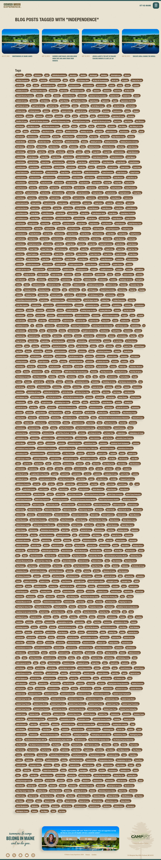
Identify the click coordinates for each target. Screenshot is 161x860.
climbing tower (30, 295)
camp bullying (59, 167)
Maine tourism (76, 525)
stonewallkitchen (53, 689)
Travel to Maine (21, 765)
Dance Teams (52, 331)
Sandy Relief (31, 637)
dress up (35, 346)
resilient (38, 622)
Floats (81, 377)
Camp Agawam (32, 157)
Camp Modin (60, 213)
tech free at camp (77, 729)
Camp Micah (34, 213)
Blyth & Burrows (111, 132)
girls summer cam (21, 397)
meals (106, 535)
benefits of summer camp (81, 121)
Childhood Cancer (79, 285)
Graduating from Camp (62, 402)
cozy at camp (20, 321)
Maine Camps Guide (69, 510)
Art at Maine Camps (98, 106)
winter (60, 801)
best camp (117, 121)
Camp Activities (119, 152)
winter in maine (97, 801)
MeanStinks (128, 535)
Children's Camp (111, 285)
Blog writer (99, 132)
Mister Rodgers (104, 545)
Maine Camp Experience (12, 5)
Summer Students (90, 714)
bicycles (82, 126)
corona (30, 315)
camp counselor (35, 178)
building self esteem (72, 142)
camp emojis (33, 183)
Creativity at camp (22, 326)
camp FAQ (108, 183)
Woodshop (45, 806)
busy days (121, 147)
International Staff (21, 453)
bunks (83, 147)
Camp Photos (82, 224)
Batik (67, 116)
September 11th (33, 653)
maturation (135, 530)
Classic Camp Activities (108, 290)
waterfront (53, 786)
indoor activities (95, 438)
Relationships (112, 617)
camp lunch (46, 208)
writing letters (118, 806)
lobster (60, 484)
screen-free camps (73, 643)
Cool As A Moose (129, 310)
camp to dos (109, 249)
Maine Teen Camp (63, 525)
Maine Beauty (124, 489)
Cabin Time (41, 152)
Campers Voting (68, 269)
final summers (56, 372)
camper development (33, 264)
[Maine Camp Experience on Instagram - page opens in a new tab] (33, 855)
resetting (139, 617)
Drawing (18, 346)
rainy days (116, 612)
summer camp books (67, 694)
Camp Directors (118, 178)
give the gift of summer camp (73, 397)
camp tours (19, 254)
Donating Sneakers (58, 341)
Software (106, 668)
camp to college (96, 249)
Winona (38, 801)
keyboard (79, 464)
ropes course (50, 632)
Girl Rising (96, 392)
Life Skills (113, 479)
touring (18, 755)
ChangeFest (139, 280)
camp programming (113, 229)
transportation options (106, 760)
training (64, 760)
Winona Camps (49, 801)
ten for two (120, 729)
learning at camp (21, 479)
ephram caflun (112, 356)
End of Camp (48, 356)
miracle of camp (57, 545)
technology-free (108, 729)
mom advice (125, 545)
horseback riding (34, 428)
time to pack (20, 750)
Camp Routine (20, 239)
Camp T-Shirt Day (46, 249)
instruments (103, 443)
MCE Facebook (84, 535)
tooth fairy (99, 750)
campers (129, 264)
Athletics (46, 111)
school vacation (129, 637)
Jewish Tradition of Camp (89, 459)
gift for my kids (67, 392)
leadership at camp (111, 474)
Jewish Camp (132, 453)
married (74, 530)
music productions (36, 556)
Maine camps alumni (35, 510)
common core (48, 305)
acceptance (62, 86)
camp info (67, 198)
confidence (19, 310)
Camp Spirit (59, 244)
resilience (19, 622)
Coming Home (36, 305)
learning (135, 474)
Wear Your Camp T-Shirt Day (24, 791)
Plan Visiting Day (73, 597)
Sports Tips (73, 678)
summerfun (126, 714)
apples (115, 101)
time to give (134, 745)
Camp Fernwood (21, 188)
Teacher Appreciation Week (86, 724)
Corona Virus (40, 315)
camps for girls (43, 275)
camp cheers (65, 172)
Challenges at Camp (126, 280)
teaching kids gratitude (120, 724)
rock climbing (134, 627)
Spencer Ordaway (103, 673)
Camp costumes (21, 178)
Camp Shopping (71, 239)
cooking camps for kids (88, 310)
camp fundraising (31, 193)
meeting (36, 540)
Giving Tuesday (135, 397)
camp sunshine (21, 249)
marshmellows (99, 530)
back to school (94, 111)
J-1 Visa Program (68, 453)
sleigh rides (95, 663)
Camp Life (110, 203)
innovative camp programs (125, 438)
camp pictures (94, 224)
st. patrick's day (119, 678)
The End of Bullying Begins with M (35, 740)
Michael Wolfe (36, 545)
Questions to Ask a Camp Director (127, 607)
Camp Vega (19, 259)
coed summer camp (58, 300)
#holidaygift (93, 75)
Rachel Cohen (44, 612)
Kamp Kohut (38, 464)
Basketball (59, 116)
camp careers (113, 167)
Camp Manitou (80, 208)
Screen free (49, 643)
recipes (64, 617)
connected (40, 310)
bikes (18, 132)
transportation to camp (124, 760)
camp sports (70, 244)
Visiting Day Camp (84, 775)
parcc (124, 586)
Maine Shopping (81, 520)
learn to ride (125, 474)
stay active (90, 683)
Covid (132, 315)
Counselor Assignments (65, 315)
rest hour (97, 622)
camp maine (68, 208)
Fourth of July (39, 382)
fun (140, 382)
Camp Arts (71, 162)
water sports (31, 786)
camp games (45, 193)
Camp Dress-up (131, 178)
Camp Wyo (94, 259)
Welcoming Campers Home (107, 791)
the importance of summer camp (99, 740)
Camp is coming (78, 198)
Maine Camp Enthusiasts (23, 499)
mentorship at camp (89, 540)
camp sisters (96, 239)
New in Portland (45, 566)
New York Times (97, 566)
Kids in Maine (122, 464)
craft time (42, 321)
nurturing (87, 571)
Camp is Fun (91, 198)
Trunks (131, 765)
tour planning (137, 750)
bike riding (122, 126)
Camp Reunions (98, 234)
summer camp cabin (84, 694)
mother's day (20, 551)
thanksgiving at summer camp (100, 735)
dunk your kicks (82, 346)
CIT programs (93, 290)
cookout (117, 310)
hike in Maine (84, 418)
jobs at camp (123, 459)
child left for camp (54, 285)
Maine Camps (20, 510)
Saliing (122, 632)
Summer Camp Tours (110, 709)
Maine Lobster (122, 515)
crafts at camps (54, 321)
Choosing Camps (44, 290)
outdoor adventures (30, 581)
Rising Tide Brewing (92, 627)
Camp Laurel (128, 198)
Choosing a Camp (29, 290)
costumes (51, 315)
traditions (39, 760)
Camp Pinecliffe (107, 224)
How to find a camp (66, 428)
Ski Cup (86, 658)
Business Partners (94, 147)
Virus (25, 775)
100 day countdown (22, 80)
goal (30, 402)
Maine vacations (113, 525)
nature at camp (83, 561)
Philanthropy (128, 591)
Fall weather (42, 367)
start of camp (55, 683)
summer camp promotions (130, 704)
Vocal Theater (50, 781)
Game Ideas (77, 387)
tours (124, 755)
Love (102, 484)
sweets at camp (129, 719)
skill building (109, 658)
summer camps (21, 714)
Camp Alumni (56, 157)
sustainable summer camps (102, 719)
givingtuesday (20, 402)
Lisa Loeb (36, 484)
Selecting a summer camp (104, 648)
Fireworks (94, 372)
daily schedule (20, 331)
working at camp (80, 806)
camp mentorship (21, 213)
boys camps (104, 137)
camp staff (92, 244)
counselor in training (82, 315)
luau (137, 484)
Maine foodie (111, 510)
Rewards (52, 627)
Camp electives (20, 183)
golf (36, 402)
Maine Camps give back (52, 510)
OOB (120, 576)
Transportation (90, 760)
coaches (120, 295)
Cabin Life (31, 152)
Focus (102, 377)
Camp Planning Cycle (135, 224)
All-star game (129, 91)
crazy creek (105, 321)
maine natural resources (38, 520)
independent (34, 438)
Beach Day (84, 116)
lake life (99, 469)
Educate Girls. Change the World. (144, 56)
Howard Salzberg (119, 428)
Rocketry (19, 632)
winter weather (125, 801)
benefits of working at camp (101, 121)
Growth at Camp (21, 407)
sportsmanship (85, 678)
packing (28, 586)
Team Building (20, 729)
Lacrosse (68, 469)
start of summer (68, 683)
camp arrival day (58, 162)
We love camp (129, 786)
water (140, 781)
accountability (101, 86)
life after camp (102, 479)
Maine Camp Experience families (109, 499)
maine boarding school (23, 494)
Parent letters (134, 586)
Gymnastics (51, 407)
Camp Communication (91, 172)
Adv (88, 91)
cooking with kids (105, 310)
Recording (73, 617)
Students (74, 689)
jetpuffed (113, 453)
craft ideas (32, 321)
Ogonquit (37, 576)
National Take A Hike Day (43, 561)
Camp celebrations (22, 172)
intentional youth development (120, 443)
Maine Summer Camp (129, 520)
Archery (75, 106)
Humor (130, 428)
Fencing (26, 372)
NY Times (97, 571)
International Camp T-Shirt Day (87, 448)
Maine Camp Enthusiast (133, 494)
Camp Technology (61, 249)
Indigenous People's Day (65, 438)
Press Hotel (82, 607)
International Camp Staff (67, 448)
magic (53, 489)
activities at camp (21, 91)
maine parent (53, 520)
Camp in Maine (55, 198)
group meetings (107, 402)
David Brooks (105, 331)
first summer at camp (23, 377)
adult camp (63, 91)
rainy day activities (90, 612)
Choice (18, 290)
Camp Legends (62, 203)
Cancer (78, 275)
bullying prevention (111, 142)
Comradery (128, 305)
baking (128, 111)
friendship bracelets (82, 382)
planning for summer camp (90, 597)
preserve (72, 607)
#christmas (38, 75)
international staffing (37, 453)
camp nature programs (127, 213)
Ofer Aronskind (123, 571)
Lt (131, 484)
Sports (124, 673)
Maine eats (99, 510)
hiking (94, 418)
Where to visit (33, 796)
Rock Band (123, 627)
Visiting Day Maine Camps (102, 775)
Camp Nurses (92, 218)
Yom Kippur (44, 811)
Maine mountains (21, 520)
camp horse (32, 198)
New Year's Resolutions (81, 566)
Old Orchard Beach (72, 576)
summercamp (115, 714)
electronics (82, 351)
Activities (136, 86)
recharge (47, 617)
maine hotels (20, 515)
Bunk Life (30, 147)
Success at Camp (86, 689)
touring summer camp (79, 755)
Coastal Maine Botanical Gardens (26, 300)
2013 (72, 80)
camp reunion (85, 234)
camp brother (34, 167)
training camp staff (76, 760)
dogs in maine (33, 341)
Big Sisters (112, 126)
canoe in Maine (128, 275)
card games (41, 280)
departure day (20, 336)
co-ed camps (81, 295)
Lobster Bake (70, 484)
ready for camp (35, 617)
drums (71, 346)
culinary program (63, 326)
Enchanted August (21, 356)
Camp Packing (130, 218)
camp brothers (46, 167)
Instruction (61, 443)
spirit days (115, 673)
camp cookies (134, 172)
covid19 (140, 315)
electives (72, 351)
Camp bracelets (21, 167)
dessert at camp (34, 336)
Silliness (122, 653)
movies (141, 551)
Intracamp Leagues (53, 453)
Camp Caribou (125, 167)
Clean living (122, 290)
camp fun (19, 193)
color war (132, 300)
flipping (61, 377)
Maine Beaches (111, 489)
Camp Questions (21, 234)
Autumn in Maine (67, 111)
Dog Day (133, 336)
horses (45, 428)
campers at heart (39, 269)
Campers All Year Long (23, 269)
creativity (136, 321)
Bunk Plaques (41, 147)
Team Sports (46, 729)
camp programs (127, 229)
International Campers (107, 448)
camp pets (56, 224)
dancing (62, 331)
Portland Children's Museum (52, 602)
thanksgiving (66, 735)
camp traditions (32, 254)
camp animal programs (100, 157)
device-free (46, 336)
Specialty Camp (75, 673)
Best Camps (128, 121)
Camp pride (86, 229)
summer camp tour (94, 709)
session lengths (64, 653)
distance (111, 336)
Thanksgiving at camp (80, 735)
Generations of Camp (33, 392)
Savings (51, 637)
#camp (28, 75)
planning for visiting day (109, 597)
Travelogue (48, 765)
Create (115, 321)
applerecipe (105, 101)
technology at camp (93, 729)
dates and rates (74, 331)
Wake (77, 781)
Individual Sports (81, 438)
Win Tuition (19, 801)
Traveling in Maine (35, 765)
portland (37, 602)
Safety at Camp (92, 632)
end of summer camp (75, 356)
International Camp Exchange (47, 448)
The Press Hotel (21, 745)
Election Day (38, 351)
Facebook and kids (102, 361)
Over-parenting (66, 581)
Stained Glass (43, 683)
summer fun (46, 714)
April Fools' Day (52, 106)
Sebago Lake (101, 643)
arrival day (84, 106)
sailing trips (112, 632)
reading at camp (21, 617)
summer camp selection (77, 709)
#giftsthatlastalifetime (59, 75)
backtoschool (117, 111)
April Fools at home (38, 106)
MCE (74, 535)
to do (55, 750)
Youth (53, 811)
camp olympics (117, 218)
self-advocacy (20, 653)
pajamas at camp (103, 586)
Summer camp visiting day (128, 709)
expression (89, 361)
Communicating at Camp (64, 305)
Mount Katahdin (67, 551)
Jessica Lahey (102, 453)
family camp (67, 367)
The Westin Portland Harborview (39, 745)
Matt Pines (111, 530)
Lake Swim (109, 469)
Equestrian (124, 356)
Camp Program (98, 229)
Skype (43, 663)
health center (78, 413)
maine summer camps (23, 525)
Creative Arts (125, 321)
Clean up (132, 290)
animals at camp (21, 101)
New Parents (57, 566)
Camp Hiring (137, 193)
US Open (93, 770)
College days (105, 300)
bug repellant (57, 142)
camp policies (49, 229)
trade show (133, 755)
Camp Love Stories (21, 208)
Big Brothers (101, 126)
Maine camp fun (38, 505)
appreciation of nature (128, 101)
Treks (64, 765)
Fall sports (31, 367)
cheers (27, 285)
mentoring (67, 540)
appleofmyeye (94, 101)
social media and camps (67, 668)
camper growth (60, 264)
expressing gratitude (76, 361)
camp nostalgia (79, 218)
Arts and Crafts (118, 106)
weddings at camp (80, 791)
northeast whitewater (56, 571)
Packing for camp (40, 586)
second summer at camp (23, 648)
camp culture (90, 178)
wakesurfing (110, 781)
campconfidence (132, 259)
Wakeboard (86, 781)
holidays (66, 423)
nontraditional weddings (38, 571)
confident (30, 310)
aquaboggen (65, 106)
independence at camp (136, 433)
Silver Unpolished (35, 658)
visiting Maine (132, 775)
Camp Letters (99, 203)
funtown (67, 387)
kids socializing (135, 464)
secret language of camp (43, 648)
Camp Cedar (137, 167)
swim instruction (21, 724)
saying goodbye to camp (89, 637)
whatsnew (133, 791)
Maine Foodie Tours (124, 510)
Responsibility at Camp (65, 622)
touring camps (29, 755)
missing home (92, 545)
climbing (19, 295)
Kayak (48, 464)
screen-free (60, 643)
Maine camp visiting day (101, 505)
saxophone (61, 637)
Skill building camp (123, 658)
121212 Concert (55, 80)
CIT (84, 290)
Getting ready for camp (51, 392)
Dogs (140, 336)
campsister (68, 275)
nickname (125, 566)
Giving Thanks (123, 397)
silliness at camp (134, 653)
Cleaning (142, 290)
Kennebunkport (68, 464)
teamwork (65, 729)
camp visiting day (32, 259)
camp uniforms (120, 254)
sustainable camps (84, 719)
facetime (115, 361)
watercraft (42, 786)
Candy (110, 275)
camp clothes (77, 172)
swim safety (44, 724)
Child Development (38, 285)
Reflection (101, 617)
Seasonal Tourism (88, 643)
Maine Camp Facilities (129, 499)
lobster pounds (82, 484)
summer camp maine (128, 699)
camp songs (48, 244)
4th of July (115, 80)
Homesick (133, 423)
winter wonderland (22, 806)
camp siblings (84, 239)
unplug (63, 770)
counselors (96, 315)
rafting (77, 612)
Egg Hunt (19, 351)
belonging (131, 116)
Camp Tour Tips (132, 249)
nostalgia (69, 571)
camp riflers (111, 234)
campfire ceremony (106, 269)
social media (52, 668)
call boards (60, 152)
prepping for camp (60, 607)
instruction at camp (75, 443)
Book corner (20, 137)
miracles (68, 545)
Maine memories (135, 515)
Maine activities (84, 489)
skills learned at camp (23, 663)
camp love (130, 203)
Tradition (19, 760)
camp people (45, 224)
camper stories (104, 264)
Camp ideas (43, 198)
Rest (89, 622)
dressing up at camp (59, 346)
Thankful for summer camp (49, 735)
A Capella (125, 80)
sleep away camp (54, 663)
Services (52, 653)
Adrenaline (53, 91)
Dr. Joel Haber (118, 341)
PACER (137, 581)
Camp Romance (135, 234)
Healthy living (115, 413)
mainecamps (33, 530)
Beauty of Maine (103, 116)
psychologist (109, 607)
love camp (111, 484)
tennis (139, 729)
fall (132, 361)
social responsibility (84, 668)
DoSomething (82, 341)
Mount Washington (81, 551)
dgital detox (57, 336)
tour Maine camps (123, 750)
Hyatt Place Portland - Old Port (66, 433)
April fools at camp (22, 106)
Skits (35, 663)
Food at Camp (112, 377)
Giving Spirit (111, 397)
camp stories (120, 244)
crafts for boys (67, 321)
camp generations (83, 193)
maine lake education (61, 515)
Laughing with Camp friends (39, 474)
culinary (39, 326)
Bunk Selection (54, 147)
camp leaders (36, 203)
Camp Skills (107, 239)
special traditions (52, 673)
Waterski (62, 786)
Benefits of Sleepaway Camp (60, 121)
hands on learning (122, 407)
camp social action (34, 244)
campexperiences (82, 269)
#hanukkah (73, 75)
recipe (56, 617)
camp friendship (116, 188)
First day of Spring (135, 372)
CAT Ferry (77, 280)
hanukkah (29, 413)
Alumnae (39, 96)
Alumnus (56, 96)
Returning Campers (22, 627)
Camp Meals (119, 208)
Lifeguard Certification (127, 479)
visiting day (71, 775)
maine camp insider (68, 505)
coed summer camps (74, 300)
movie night (118, 551)
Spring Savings (106, 678)
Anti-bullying (45, 101)
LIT (44, 484)
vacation (102, 770)
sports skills (62, 678)
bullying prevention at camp (129, 142)
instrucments (50, 443)
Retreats (133, 622)
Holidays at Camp (78, 423)
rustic (73, 632)
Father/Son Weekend (136, 367)
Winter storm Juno (111, 801)
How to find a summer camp (85, 428)
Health (68, 413)
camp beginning (108, 162)
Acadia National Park (48, 86)
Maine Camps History (85, 510)
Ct (32, 326)
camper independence (75, 264)
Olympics (98, 576)
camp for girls (79, 188)
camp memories (131, 208)
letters (91, 479)
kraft (42, 469)
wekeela (92, 791)
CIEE (64, 290)
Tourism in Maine (113, 755)
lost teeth (94, 484)
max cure (34, 535)
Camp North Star (48, 218)
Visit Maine (34, 775)
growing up (128, 402)
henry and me (44, 418)
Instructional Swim (90, 443)
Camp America (68, 157)
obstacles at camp (109, 571)
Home (99, 423)
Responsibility (49, 622)
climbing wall (43, 295)
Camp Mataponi (93, 208)
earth (101, 346)
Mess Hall (109, 540)
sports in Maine (35, 678)
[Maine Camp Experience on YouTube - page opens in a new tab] (27, 855)
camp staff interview (106, 244)
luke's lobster (43, 489)
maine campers (133, 505)
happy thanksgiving (56, 413)
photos (41, 597)
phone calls (139, 591)
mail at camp (63, 489)
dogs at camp (20, 341)
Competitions (117, 305)
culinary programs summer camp (102, 326)
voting (70, 781)
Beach (75, 116)
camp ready (47, 234)
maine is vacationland (44, 515)
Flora (88, 377)
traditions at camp (52, 760)
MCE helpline (97, 535)
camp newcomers (21, 218)
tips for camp (45, 750)
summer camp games (58, 699)
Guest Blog (33, 407)
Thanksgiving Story (135, 735)
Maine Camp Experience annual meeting (83, 499)
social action (40, 668)
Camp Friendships (130, 188)
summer (97, 689)
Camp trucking (81, 254)
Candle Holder (100, 275)
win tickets (139, 796)
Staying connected (137, 683)
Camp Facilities (71, 183)
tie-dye (124, 745)
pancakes (115, 586)
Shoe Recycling (77, 653)
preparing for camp (125, 602)
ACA (28, 86)
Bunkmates (73, 147)
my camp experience (79, 556)
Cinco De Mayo (74, 290)
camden (70, 152)
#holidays (104, 75)
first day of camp (121, 372)
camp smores (20, 244)
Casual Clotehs (66, 280)
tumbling (36, 770)
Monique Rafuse (138, 545)
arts (109, 106)
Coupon (124, 315)
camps (18, 275)
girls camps (117, 392)
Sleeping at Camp (83, 663)
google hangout (46, 402)
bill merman (35, 132)
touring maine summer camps (59, 755)
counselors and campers (110, 315)
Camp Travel (58, 254)
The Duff (18, 740)
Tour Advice (110, 750)
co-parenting (110, 295)
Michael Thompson (22, 545)
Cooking (60, 310)
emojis (92, 351)
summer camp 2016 (51, 694)
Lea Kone (87, 474)
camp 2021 (107, 152)
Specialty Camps (89, 673)
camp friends (103, 188)
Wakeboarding (98, 781)
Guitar (42, 407)
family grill (78, 367)
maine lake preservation (79, 515)
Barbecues (39, 116)
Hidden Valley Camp (70, 418)
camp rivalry (123, 234)
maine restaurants (67, 520)
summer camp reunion (23, 709)
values (136, 770)
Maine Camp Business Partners (94, 494)
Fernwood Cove (37, 372)
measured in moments (23, 540)
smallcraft (125, 663)
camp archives (33, 162)
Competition (105, 305)
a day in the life (137, 80)
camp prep (61, 229)
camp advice (20, 157)
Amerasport (82, 96)
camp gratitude (111, 193)
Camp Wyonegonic (106, 259)
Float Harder (71, 377)
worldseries (107, 806)
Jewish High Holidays (40, 459)
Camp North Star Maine (63, 218)
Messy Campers (121, 540)
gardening (109, 387)
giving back (99, 397)
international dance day (125, 448)
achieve (111, 86)
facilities (124, 361)
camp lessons (75, 203)
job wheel (112, 459)
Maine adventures (98, 489)
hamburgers (109, 407)
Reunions (43, 627)
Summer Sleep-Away (74, 714)
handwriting (135, 407)
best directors (140, 121)
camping (129, 269)
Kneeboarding (33, 469)
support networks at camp (36, 719)
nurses (78, 571)
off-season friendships (23, 576)
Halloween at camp (96, 407)
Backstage (106, 111)
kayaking (57, 464)
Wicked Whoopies (99, 796)
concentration (139, 305)
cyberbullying (135, 326)
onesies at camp (110, 576)
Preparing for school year (24, 607)
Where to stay (20, 796)
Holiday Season (40, 423)
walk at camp (122, 781)
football (18, 382)
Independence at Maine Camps (22, 56)
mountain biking (96, 551)
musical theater (50, 556)
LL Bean (51, 484)
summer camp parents (96, 704)
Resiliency (29, 622)
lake (91, 469)
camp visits (45, 259)
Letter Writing (81, 479)
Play (122, 597)
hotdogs (53, 428)
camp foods (54, 188)
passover (80, 591)
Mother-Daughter (33, 551)
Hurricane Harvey (21, 433)
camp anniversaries (117, 157)
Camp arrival (45, 162)
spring (96, 678)
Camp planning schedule (23, 229)
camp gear (70, 193)
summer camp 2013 (35, 694)
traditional (29, 760)
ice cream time (108, 433)
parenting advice (46, 591)
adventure (97, 91)
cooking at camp (72, 310)
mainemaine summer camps (49, 530)
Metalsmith (133, 540)
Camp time (73, 249)
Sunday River (20, 719)
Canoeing (139, 275)
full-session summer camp (127, 382)
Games (87, 387)
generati (126, 387)
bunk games (20, 147)
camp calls (101, 167)
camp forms (91, 188)
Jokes (18, 464)
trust (138, 765)
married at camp (86, 530)
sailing (103, 632)
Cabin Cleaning (132, 147)
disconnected (101, 336)
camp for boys (66, 188)
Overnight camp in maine (96, 581)
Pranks (90, 602)
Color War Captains (22, 305)
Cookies (94, 854)
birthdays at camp (86, 132)
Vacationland (113, 770)
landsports (127, 469)
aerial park (117, 91)
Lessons (33, 479)
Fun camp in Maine (43, 387)
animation (34, 101)
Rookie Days (38, 632)
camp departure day (104, 178)
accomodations (88, 86)
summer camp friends (41, 699)
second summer (127, 643)
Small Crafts (114, 663)
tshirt (18, 770)
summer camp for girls (23, 699)
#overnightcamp (116, 75)
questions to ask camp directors (26, 612)
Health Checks (90, 413)
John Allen (134, 459)
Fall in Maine (20, 367)
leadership (97, 474)
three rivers (106, 745)
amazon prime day (69, 96)
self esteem (119, 648)
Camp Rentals (59, 234)
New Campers (20, 566)
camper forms (47, 264)
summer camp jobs (112, 699)
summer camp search (59, 709)
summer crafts (34, 714)
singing (71, 658)
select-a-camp (71, 648)
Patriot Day (90, 591)
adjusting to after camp (38, 91)
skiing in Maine (96, 658)
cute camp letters (121, 326)
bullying (84, 142)
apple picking (64, 101)
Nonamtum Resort (21, 571)
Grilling (85, 402)
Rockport (28, 632)
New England (32, 566)
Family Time (89, 367)
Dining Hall (68, 336)
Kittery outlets (20, 469)
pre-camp (99, 602)
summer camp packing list (77, 704)
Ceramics (113, 280)
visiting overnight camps (23, 781)
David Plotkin (116, 331)
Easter (118, 346)
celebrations (102, 280)
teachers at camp (103, 724)
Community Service (92, 305)
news (107, 566)
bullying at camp (96, 142)
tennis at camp (21, 735)
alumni (48, 96)
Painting (91, 586)
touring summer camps (97, 755)
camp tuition (108, 254)
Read (131, 612)
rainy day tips (104, 612)
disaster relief (89, 336)
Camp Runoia (33, 239)
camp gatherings (58, 193)
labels (50, 469)
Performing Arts (116, 591)
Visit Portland (60, 775)
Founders (28, 382)
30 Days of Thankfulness (100, 80)
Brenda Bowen (20, 142)
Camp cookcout (121, 172)
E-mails (93, 346)
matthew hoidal (123, 530)
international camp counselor (25, 448)
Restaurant (107, 622)
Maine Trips (100, 525)
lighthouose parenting (23, 484)
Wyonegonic (130, 806)
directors (78, 336)
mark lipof (65, 530)
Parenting (34, 591)
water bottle (20, 786)
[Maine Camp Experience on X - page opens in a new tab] (14, 855)
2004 (65, 80)
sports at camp (135, 673)
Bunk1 (64, 147)
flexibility (52, 377)
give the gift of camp (53, 397)
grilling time (95, 402)
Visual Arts (38, 781)
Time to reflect (32, 750)
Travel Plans (138, 760)
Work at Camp (67, 806)
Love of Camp (122, 484)
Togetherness (88, 750)
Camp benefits (121, 162)
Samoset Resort (133, 632)
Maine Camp (60, 494)
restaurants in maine (121, 622)
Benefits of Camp (21, 121)
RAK (124, 612)
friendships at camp (109, 382)
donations (71, 341)
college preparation (119, 300)
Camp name (84, 213)
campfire (94, 269)
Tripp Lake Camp (88, 765)
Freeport (59, 382)
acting (120, 86)
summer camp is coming (94, 699)
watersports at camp (114, 786)
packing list (53, 586)
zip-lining (62, 811)
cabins (51, 152)
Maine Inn (31, 515)
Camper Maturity (91, 264)
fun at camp (20, 387)
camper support (118, 264)
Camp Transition (46, 254)
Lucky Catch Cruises (29, 489)
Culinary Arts (50, 326)
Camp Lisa (120, 203)
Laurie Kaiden (77, 474)
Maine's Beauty (21, 530)
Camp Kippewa (115, 198)
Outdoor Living (44, 581)
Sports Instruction (49, 678)
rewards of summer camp (67, 627)
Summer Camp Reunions (41, 709)
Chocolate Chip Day (136, 285)
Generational (137, 387)
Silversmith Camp (49, 658)
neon (107, 561)
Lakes (118, 469)
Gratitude (76, 402)
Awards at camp (81, 111)
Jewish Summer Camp (70, 459)
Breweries (32, 142)
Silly (17, 658)
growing (118, 402)
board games (124, 132)
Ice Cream (82, 433)
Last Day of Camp (21, 474)
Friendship (69, 382)
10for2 (34, 80)
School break (116, 637)
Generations (19, 392)
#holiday (83, 75)
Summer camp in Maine (76, 699)
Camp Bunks (71, 167)
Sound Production (125, 668)
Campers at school (53, 269)
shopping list (90, 653)
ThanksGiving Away (120, 735)
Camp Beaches (94, 162)
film (47, 372)
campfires (119, 269)
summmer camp (139, 714)
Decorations (128, 331)
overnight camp (80, 581)
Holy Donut (90, 423)
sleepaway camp (68, 663)
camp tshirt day (95, 254)
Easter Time (127, 346)
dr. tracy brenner (131, 341)
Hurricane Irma (34, 433)
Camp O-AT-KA (104, 218)
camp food (43, 188)
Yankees (34, 811)
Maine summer (114, 520)
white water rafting (47, 796)
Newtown (115, 566)
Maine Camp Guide (52, 505)
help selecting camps (129, 413)
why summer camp (84, 796)
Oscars (18, 581)
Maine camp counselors (115, 494)
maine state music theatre (98, 520)
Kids (87, 464)
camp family (97, 183)
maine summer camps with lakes (44, 525)
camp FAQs (118, 183)
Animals (136, 96)
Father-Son (123, 367)
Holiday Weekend (54, 423)
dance (42, 331)
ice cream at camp (94, 433)
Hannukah (19, 413)
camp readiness (35, 234)
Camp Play (38, 229)
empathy (117, 351)
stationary (80, 683)
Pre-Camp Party (110, 602)
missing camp (79, 545)
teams (56, 729)
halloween (83, 407)
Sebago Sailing (113, 643)
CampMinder (139, 269)
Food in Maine (124, 377)
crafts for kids (93, 321)
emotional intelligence (104, 351)
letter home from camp (66, 479)
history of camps (138, 418)
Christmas (56, 290)
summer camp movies (40, 704)
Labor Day (59, 469)
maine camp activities (74, 494)
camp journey (103, 198)
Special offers (38, 673)
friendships (95, 382)
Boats (134, 132)
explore (54, 361)
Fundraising (56, 387)
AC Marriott (19, 86)
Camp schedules (57, 239)
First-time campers (39, 377)
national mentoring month (24, 561)
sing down (62, 658)
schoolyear (30, 643)
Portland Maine (69, 602)
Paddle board (81, 586)
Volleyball (61, 781)
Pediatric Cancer (102, 591)
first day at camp (106, 372)
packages (19, 586)
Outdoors (55, 581)
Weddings (68, 791)
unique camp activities (50, 770)
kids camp (96, 464)
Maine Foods (138, 510)
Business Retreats (108, 147)
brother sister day (44, 142)
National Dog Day (136, 556)
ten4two (130, 729)
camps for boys (29, 275)
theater (66, 745)
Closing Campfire (56, 295)
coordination (20, 315)
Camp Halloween (125, 193)
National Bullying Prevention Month (116, 556)
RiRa (80, 627)
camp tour (120, 249)
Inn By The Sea (108, 438)
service (44, 653)
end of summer (60, 356)
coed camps (44, 300)
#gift (46, 75)
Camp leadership (49, 203)
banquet (136, 111)
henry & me (32, 418)
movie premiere (130, 551)
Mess (100, 540)
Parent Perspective (21, 591)
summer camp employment (121, 694)
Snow (133, 663)
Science (40, 643)
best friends (20, 126)
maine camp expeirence (42, 499)
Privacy (88, 854)
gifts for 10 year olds (82, 392)
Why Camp (60, 796)
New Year (67, 566)
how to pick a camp (104, 428)
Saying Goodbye (73, 637)
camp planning (120, 224)
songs (114, 668)
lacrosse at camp (80, 469)
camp (87, 152)
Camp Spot (81, 244)
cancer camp (88, 275)
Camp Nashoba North (98, 213)
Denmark (138, 331)
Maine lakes (94, 515)
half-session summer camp (67, 407)
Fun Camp (31, 387)
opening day (129, 576)
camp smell (131, 239)
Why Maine (70, 796)
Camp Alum (44, 157)
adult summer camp (77, 91)
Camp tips (84, 249)
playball (130, 597)
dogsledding (45, 341)
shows (100, 653)
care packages (53, 280)
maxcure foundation (63, 535)
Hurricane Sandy (48, 433)
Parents (57, 591)
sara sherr (42, 637)
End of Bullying (35, 356)
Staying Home (20, 689)
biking (25, 132)
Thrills (116, 745)
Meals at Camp (116, 535)
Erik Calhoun (135, 356)
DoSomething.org (95, 341)
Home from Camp (110, 423)
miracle (46, 545)
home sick (123, 423)
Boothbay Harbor (68, 137)
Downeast (107, 341)
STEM (30, 689)
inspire (41, 443)
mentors (76, 540)
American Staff (114, 96)
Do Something (122, 336)
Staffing (32, 683)
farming (113, 367)
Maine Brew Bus (39, 494)
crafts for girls (80, 321)
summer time (103, 714)
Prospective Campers (95, 607)
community (79, 305)
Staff (129, 678)
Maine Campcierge (118, 505)
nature (57, 561)
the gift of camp (80, 740)
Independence (121, 433)
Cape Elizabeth (20, 280)
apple (54, 101)
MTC (17, 556)
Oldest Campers (87, 576)
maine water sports (127, 525)
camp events (59, 183)
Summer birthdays (136, 689)
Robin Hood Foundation (109, 627)
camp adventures (133, 152)
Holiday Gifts (28, 423)
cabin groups (20, 152)
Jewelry (122, 453)
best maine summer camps (51, 126)
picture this (50, 597)
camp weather (57, 259)
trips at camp (108, 765)
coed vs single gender (91, 300)
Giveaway (89, 397)
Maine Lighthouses (108, 515)
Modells (115, 545)
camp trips (69, 254)
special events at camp (23, 673)
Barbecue (29, 116)
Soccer (30, 668)
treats (57, 765)
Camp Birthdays (134, 162)
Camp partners (33, 224)
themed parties (76, 745)
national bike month (95, 556)
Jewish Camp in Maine (23, 459)
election (28, 351)
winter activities (70, 801)
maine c (50, 494)
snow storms (20, 668)
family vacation (102, 367)
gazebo (118, 387)
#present (127, 75)
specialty (64, 673)
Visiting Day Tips (119, 775)
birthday (59, 132)
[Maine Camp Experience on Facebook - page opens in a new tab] (8, 855)
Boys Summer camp (118, 137)
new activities (117, 561)
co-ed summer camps (95, 295)
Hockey (18, 423)
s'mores (81, 632)
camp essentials (46, 183)
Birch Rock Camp (48, 132)
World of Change (95, 806)
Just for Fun (27, 464)
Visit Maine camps (46, 775)
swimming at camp (68, 724)
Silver (24, 658)
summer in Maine (59, 714)
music (25, 556)
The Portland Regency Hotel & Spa (123, 740)
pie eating (61, 597)
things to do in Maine (92, 745)
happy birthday (41, 413)
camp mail (57, 208)
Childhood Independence (95, 285)
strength (65, 689)
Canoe (118, 275)
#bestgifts (19, 75)
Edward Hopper (139, 346)
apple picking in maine (79, 101)
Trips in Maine (121, 765)
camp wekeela (70, 259)
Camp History (20, 198)
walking (132, 781)
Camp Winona (83, 259)
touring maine (42, 755)
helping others (20, 418)
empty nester (128, 351)
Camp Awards (82, 162)
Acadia (36, 86)
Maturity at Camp (21, 535)
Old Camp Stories (58, 576)
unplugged (72, 770)
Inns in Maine (20, 443)
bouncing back (81, 137)
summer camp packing (58, 704)
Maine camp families (22, 505)
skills (134, 658)
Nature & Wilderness (69, 561)
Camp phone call (69, 224)
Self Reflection (130, 648)
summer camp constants (101, 694)
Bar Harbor (19, 116)
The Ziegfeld (56, 745)
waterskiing (72, 786)
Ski (79, 658)
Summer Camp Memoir (23, 704)
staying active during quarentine (118, 683)
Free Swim (50, 382)
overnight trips (126, 581)
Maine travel (89, 525)
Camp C (91, 167)
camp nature (113, 213)
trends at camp (74, 765)
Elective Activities (60, 351)
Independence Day (21, 438)
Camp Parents (20, 224)
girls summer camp (37, 397)
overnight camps (113, 581)
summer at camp (121, 689)
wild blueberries (127, 796)
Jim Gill (103, 459)
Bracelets (131, 137)
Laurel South (65, 474)
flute (95, 377)
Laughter (54, 474)
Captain (31, 280)
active (128, 86)
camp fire (33, 188)
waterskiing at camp (86, 786)
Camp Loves (35, 208)
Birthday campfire (71, 132)
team (132, 724)
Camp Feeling (129, 183)
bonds (141, 132)
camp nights (35, 218)
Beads (93, 116)
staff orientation (21, 683)
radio (69, 612)
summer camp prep (112, 704)
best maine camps (33, 126)
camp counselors (49, 178)
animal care (126, 96)
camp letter (87, 203)
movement (108, 551)
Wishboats (35, 806)
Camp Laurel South (22, 203)
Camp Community (107, 172)
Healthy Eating (102, 413)
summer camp (20, 694)
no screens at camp (138, 566)
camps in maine (56, 275)
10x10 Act (43, 80)
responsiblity (80, 622)
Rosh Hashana (63, 632)
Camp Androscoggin (83, 157)
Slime (105, 663)
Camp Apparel (131, 157)
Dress (27, 346)
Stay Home (101, 683)
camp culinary (77, 178)
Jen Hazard (90, 453)
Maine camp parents (84, 505)
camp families (84, 183)
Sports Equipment (21, 678)
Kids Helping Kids (109, 464)
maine (73, 489)
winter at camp (84, 801)
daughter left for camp (90, 331)
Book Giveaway (32, 137)
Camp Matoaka (106, 208)
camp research (72, 234)
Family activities (55, 367)
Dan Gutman (32, 331)
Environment (100, 356)
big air (91, 126)
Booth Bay (56, 137)
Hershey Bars (56, 418)
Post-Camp (81, 602)
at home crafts (20, 111)
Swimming (55, 724)
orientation (140, 576)
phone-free (19, 597)
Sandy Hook (19, 637)
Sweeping (117, 719)
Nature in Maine (97, 561)
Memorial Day (46, 540)
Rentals (122, 617)
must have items (64, 556)
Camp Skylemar (119, 239)
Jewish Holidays (55, 459)
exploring (63, 361)
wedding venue (41, 791)
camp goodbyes (97, 193)
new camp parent (130, 561)
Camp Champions (51, 172)
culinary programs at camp (80, 326)
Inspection (31, 443)
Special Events (139, 668)
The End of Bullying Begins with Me (60, 740)
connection (50, 310)
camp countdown (63, 178)
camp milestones (47, 213)
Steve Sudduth (40, 689)
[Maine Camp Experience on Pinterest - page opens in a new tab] (20, 855)
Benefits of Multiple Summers (39, 121)
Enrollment (89, 356)
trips (98, 765)
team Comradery (34, 729)
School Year (19, 643)
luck (17, 489)
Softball (97, 668)
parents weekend (68, 591)
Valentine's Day (125, 770)
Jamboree (80, 453)
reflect (92, 617)
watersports (100, 786)
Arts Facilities (131, 106)
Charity (18, 285)
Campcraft (19, 264)
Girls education (129, 392)
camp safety (44, 239)
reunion (34, 627)
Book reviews (45, 137)
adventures (107, 91)
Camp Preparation (73, 229)
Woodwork (55, 806)
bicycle (74, 126)
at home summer (34, 111)
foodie (135, 377)
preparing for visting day (43, 607)
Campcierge (119, 259)
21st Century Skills (83, 80)
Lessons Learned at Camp (47, 479)
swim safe (33, 724)
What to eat (122, 791)
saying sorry (104, 637)
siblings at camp (111, 653)
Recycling (83, 617)
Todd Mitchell (76, 750)
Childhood (67, 285)
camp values (133, 254)
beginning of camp (118, 116)
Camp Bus (82, 167)
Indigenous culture (48, 438)
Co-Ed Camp (69, 295)
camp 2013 (96, 152)
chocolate (123, 285)
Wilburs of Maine (113, 796)
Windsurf (29, 801)
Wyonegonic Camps (22, 811)
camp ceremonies (37, 172)
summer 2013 (108, 689)
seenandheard (59, 648)
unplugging (83, 770)
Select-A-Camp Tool (86, 648)
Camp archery (20, 162)
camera (79, 152)
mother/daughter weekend (50, 551)
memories (57, 540)
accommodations (74, 86)
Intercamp (136, 443)
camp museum (72, 213)
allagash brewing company (24, 96)
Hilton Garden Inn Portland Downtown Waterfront (114, 418)
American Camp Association (98, 96)
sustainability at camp (67, 719)
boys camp (93, 137)
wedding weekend (55, 791)
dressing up (45, 346)
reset (130, 617)
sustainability (52, 719)
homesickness (20, 428)
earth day (110, 346)
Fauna (18, 372)
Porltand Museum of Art (23, 602)
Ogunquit (46, 576)
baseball (49, 116)
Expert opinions (43, 361)
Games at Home (97, 387)
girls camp (106, 392)
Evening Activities (21, 361)
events (33, 361)
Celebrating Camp (89, 280)
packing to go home (67, 586)
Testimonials (33, 735)
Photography (31, 597)
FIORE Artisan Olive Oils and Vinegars (76, 372)
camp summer (132, 244)
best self (65, 126)
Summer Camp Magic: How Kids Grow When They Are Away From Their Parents (64, 58)
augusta (55, 111)
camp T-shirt (33, 249)
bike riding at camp (136, 126)
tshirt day (27, 770)
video (18, 775)
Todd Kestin (64, 750)
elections (48, 351)
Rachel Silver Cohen (58, 612)
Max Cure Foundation (47, 535)
